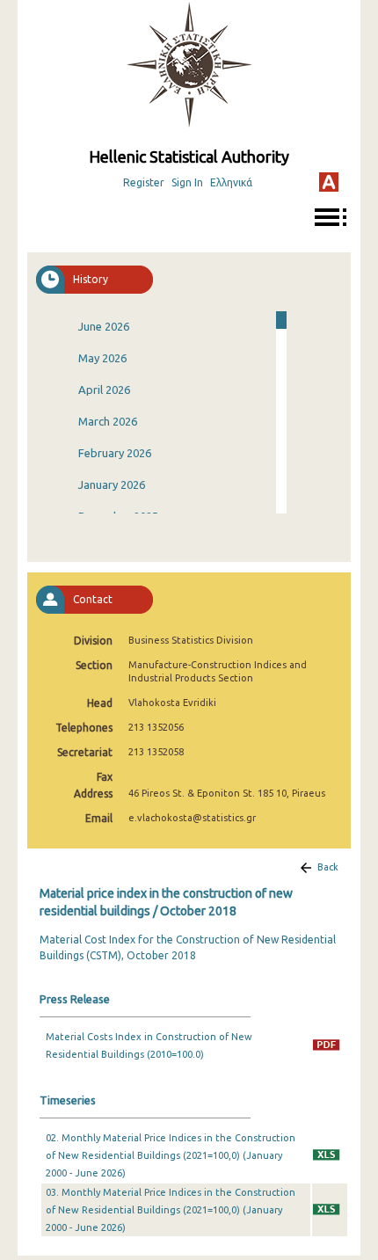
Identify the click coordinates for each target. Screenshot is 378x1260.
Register (143, 182)
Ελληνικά (231, 182)
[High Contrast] (328, 182)
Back (327, 867)
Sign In (187, 182)
